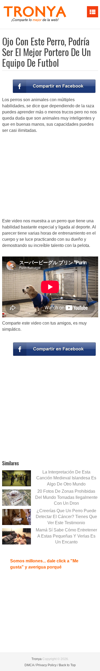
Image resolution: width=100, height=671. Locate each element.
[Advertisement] (50, 176)
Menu (92, 11)
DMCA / (30, 665)
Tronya (36, 659)
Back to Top (67, 665)
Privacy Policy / (47, 665)
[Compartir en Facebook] (54, 86)
